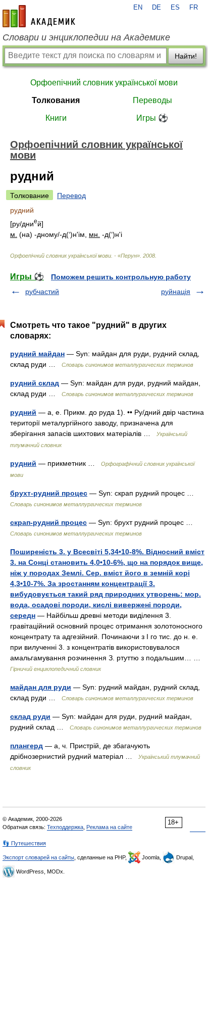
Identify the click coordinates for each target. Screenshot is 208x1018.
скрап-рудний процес (48, 522)
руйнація (175, 291)
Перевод (71, 195)
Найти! (186, 56)
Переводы (152, 100)
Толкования (56, 100)
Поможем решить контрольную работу (121, 277)
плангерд (26, 746)
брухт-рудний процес (48, 493)
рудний (23, 412)
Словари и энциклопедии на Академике (86, 37)
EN (137, 7)
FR (193, 7)
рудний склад (34, 383)
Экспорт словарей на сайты (38, 857)
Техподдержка (65, 827)
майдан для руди (40, 687)
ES (175, 7)
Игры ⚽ (152, 118)
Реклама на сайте (109, 827)
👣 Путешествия (24, 843)
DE (156, 7)
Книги (56, 118)
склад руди (30, 716)
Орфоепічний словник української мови (104, 82)
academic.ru (39, 16)
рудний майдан (37, 354)
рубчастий (42, 291)
